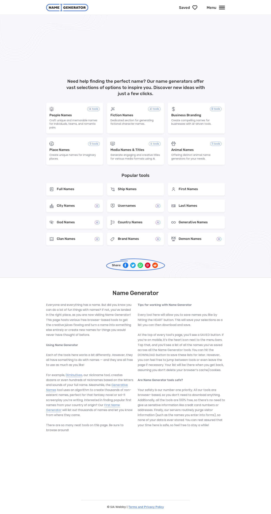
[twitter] (133, 265)
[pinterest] (147, 265)
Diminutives (74, 375)
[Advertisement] (135, 48)
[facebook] (125, 265)
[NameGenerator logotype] (67, 7)
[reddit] (155, 265)
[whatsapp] (140, 265)
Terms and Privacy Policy (146, 507)
